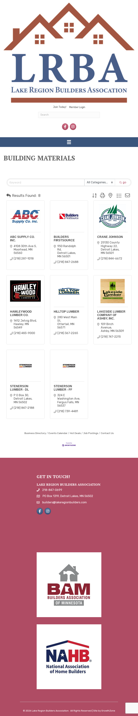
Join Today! (59, 107)
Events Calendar (58, 433)
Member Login (77, 107)
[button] (8, 195)
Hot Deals (75, 433)
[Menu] (69, 142)
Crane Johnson (110, 236)
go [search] (124, 182)
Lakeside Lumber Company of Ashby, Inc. (111, 315)
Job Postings (90, 433)
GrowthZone (108, 710)
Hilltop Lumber (66, 311)
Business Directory (35, 433)
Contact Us (107, 433)
